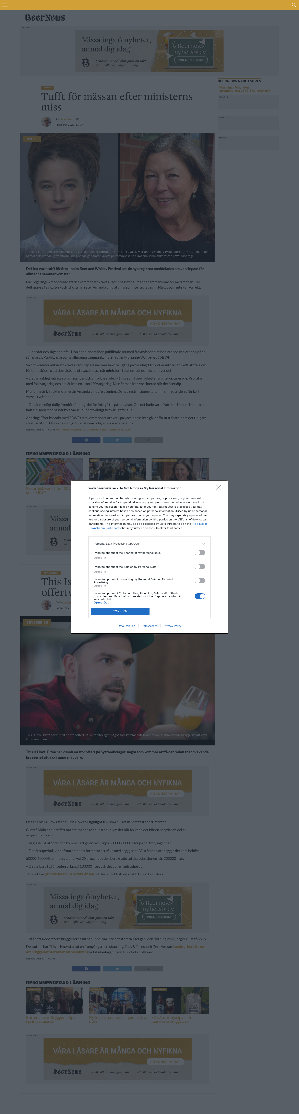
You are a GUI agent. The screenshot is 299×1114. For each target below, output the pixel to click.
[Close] (220, 488)
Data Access (149, 625)
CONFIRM (120, 611)
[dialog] (149, 557)
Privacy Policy (172, 625)
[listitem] (149, 544)
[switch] (200, 552)
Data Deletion (126, 625)
